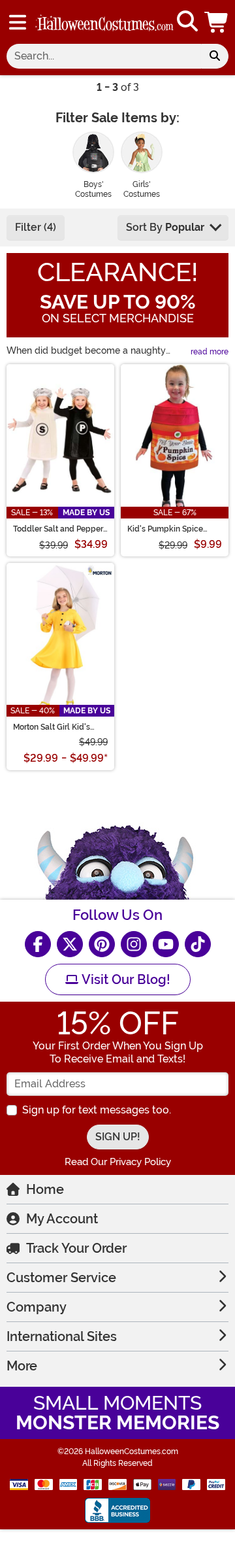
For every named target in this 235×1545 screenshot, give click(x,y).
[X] (70, 944)
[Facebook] (38, 944)
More (22, 1366)
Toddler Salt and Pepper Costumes (58, 529)
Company (37, 1307)
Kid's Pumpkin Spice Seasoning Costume (165, 529)
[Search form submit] (214, 56)
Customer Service (61, 1277)
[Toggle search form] (187, 22)
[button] (217, 22)
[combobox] (104, 56)
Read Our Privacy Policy (118, 1162)
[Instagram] (134, 944)
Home (45, 1189)
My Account (62, 1219)
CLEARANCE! (117, 272)
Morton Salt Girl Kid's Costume (51, 727)
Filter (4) (35, 227)
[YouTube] (166, 944)
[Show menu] (17, 22)
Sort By (165, 227)
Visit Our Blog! (124, 979)
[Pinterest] (102, 944)
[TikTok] (198, 944)
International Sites (62, 1336)
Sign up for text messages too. (96, 1110)
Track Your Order (76, 1248)
